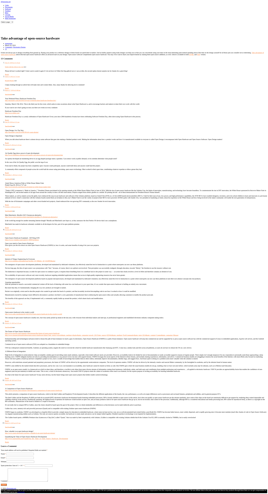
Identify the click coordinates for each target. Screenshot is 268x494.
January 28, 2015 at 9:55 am (13, 380)
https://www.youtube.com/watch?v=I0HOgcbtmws (22, 240)
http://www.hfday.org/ (12, 113)
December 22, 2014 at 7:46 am (13, 304)
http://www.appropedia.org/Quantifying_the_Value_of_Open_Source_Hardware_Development (36, 438)
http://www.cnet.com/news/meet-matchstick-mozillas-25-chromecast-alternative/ (31, 217)
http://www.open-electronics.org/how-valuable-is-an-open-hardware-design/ (30, 433)
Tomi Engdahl (8, 94)
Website (3, 462)
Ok (18, 492)
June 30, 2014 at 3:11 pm (12, 122)
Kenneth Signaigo (9, 80)
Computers (8, 47)
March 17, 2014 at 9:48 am (12, 90)
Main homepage (10, 18)
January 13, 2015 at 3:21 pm (13, 323)
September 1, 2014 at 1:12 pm (13, 175)
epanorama (8, 43)
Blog (6, 13)
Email (3, 458)
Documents (9, 7)
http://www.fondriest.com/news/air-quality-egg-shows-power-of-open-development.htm (34, 155)
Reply (7, 74)
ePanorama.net (6, 2)
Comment (4, 481)
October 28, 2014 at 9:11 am (13, 229)
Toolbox (8, 11)
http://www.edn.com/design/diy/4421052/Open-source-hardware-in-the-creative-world (33, 314)
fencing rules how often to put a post (14, 66)
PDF (198, 54)
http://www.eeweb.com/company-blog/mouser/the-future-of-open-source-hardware (32, 333)
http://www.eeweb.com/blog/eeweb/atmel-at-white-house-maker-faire (28, 187)
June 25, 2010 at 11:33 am (12, 63)
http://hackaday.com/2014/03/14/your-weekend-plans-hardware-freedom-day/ (30, 100)
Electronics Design (19, 47)
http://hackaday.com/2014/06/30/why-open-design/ (22, 132)
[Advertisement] (40, 29)
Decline (22, 492)
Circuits (7, 15)
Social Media (9, 16)
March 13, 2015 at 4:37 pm (12, 423)
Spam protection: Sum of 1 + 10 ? (12, 465)
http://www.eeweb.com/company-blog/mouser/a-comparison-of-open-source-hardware (33, 390)
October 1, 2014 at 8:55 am (12, 207)
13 (6, 49)
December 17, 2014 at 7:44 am (13, 251)
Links (7, 5)
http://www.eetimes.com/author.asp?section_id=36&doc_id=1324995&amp (30, 261)
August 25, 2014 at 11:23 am (13, 145)
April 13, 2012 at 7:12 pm (12, 76)
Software (8, 9)
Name (3, 454)
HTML (191, 54)
